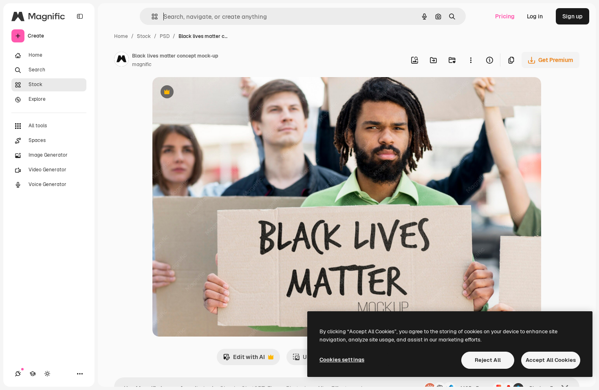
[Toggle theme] (47, 373)
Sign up (572, 16)
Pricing (505, 16)
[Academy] (32, 373)
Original (204, 93)
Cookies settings (341, 359)
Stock (144, 36)
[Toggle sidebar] (79, 16)
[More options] (470, 60)
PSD (165, 36)
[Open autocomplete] (151, 16)
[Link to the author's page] (121, 60)
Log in (535, 16)
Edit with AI (244, 359)
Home (121, 36)
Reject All (488, 360)
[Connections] (17, 373)
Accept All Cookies (551, 360)
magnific (142, 64)
